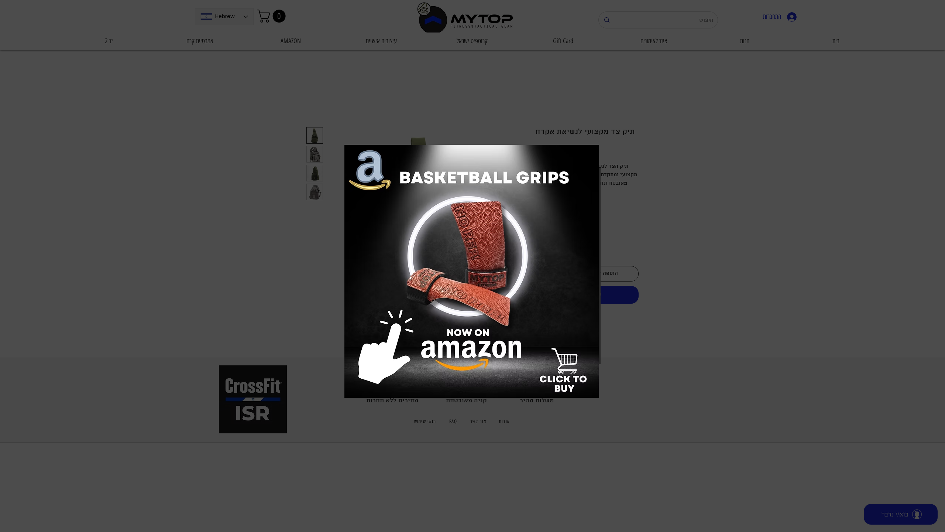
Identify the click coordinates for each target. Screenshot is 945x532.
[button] (471, 146)
